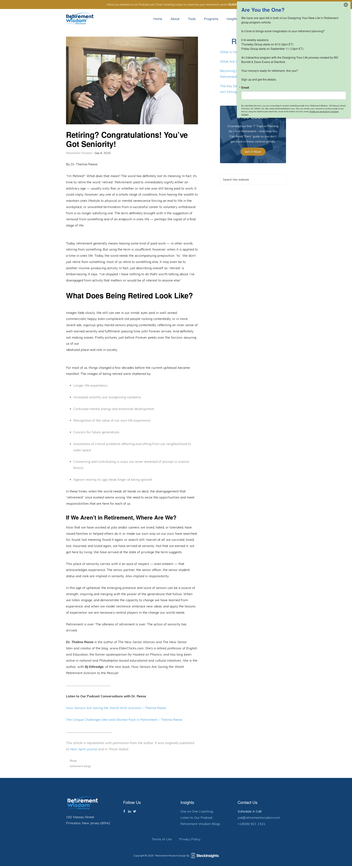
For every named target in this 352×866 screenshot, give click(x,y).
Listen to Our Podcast (196, 817)
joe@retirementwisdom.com (259, 817)
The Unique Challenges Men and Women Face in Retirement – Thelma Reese (124, 719)
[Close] (345, 5)
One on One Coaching (196, 811)
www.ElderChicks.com (127, 648)
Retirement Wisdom (80, 18)
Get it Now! (253, 151)
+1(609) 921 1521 (252, 824)
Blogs (73, 760)
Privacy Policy (189, 839)
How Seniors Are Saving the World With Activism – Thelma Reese (116, 708)
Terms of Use (162, 839)
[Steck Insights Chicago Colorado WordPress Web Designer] (204, 855)
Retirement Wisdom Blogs (200, 824)
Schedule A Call (249, 811)
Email (245, 87)
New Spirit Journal (83, 749)
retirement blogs (80, 766)
